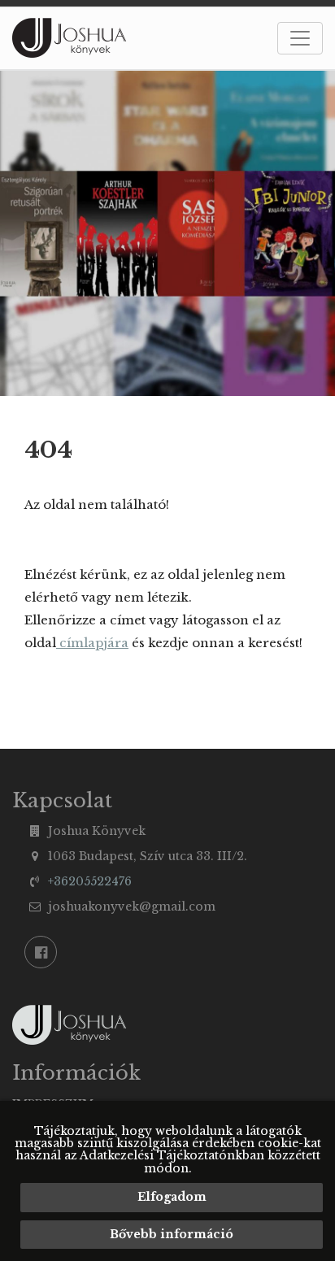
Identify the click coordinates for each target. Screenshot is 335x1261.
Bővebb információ (171, 1234)
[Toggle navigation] (300, 38)
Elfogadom (172, 1196)
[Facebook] (40, 952)
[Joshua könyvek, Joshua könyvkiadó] (70, 38)
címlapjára (92, 642)
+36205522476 (90, 881)
